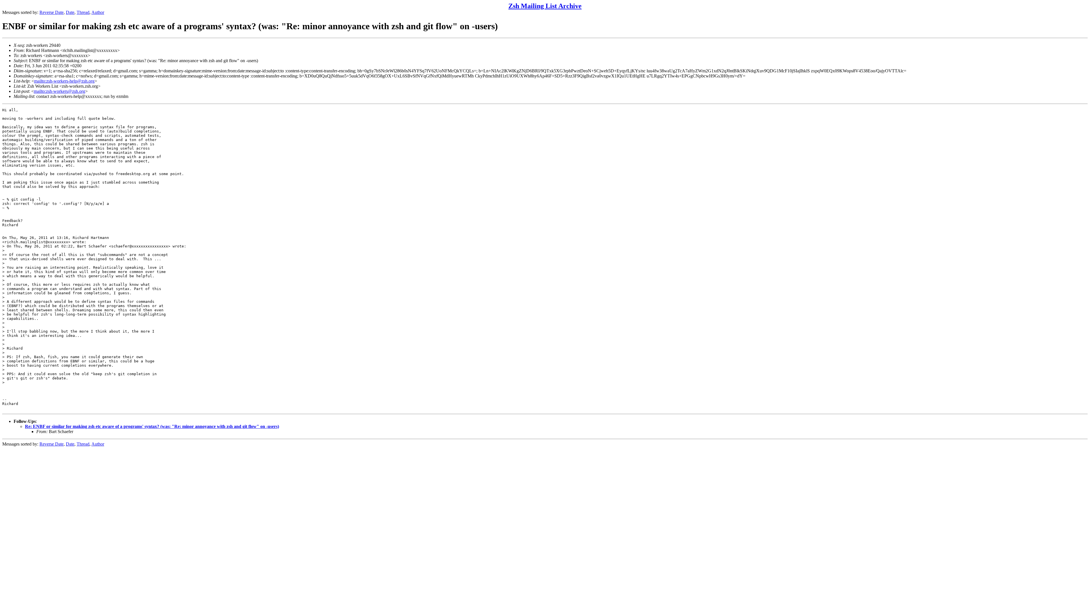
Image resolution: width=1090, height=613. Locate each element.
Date (70, 12)
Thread (83, 12)
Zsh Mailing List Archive (545, 6)
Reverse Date (51, 12)
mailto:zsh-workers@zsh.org (59, 91)
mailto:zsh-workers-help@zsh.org (64, 81)
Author (97, 12)
